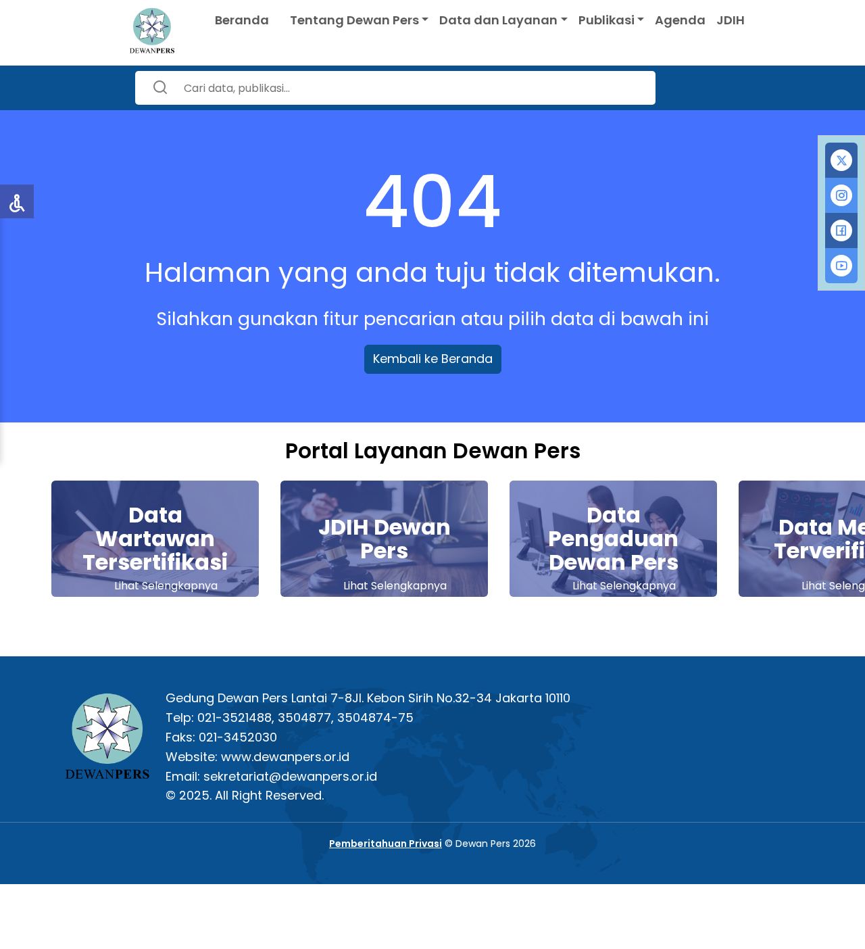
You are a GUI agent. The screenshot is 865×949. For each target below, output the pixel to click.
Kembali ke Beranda (433, 358)
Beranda (242, 19)
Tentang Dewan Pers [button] (354, 19)
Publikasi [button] (606, 19)
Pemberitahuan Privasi (385, 843)
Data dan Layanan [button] (498, 19)
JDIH (730, 19)
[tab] (841, 160)
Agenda (680, 19)
